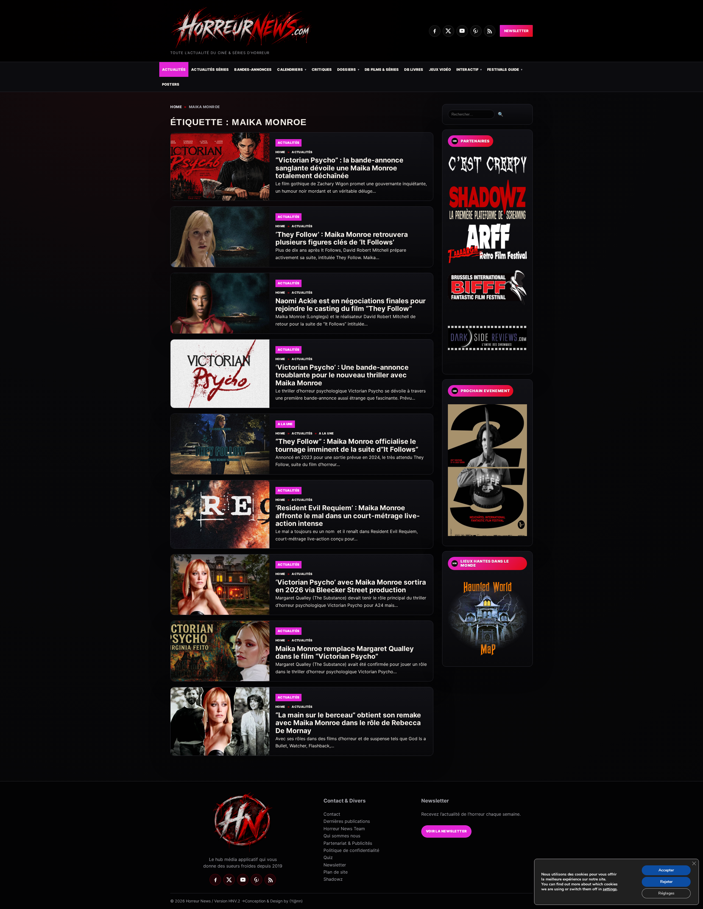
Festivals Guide (503, 70)
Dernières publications (346, 821)
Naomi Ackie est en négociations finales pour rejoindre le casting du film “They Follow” (350, 305)
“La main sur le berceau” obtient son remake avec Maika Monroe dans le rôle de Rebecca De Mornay (348, 723)
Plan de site (335, 872)
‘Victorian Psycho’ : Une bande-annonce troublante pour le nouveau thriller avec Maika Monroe (342, 375)
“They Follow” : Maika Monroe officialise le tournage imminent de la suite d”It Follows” (346, 445)
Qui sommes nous (341, 835)
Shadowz (333, 879)
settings (610, 889)
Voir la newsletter (446, 831)
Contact (331, 814)
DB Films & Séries (382, 70)
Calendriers (290, 70)
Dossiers (346, 70)
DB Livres (413, 70)
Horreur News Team (344, 828)
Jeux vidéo (440, 70)
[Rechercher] (471, 114)
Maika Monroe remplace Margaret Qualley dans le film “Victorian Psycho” (344, 652)
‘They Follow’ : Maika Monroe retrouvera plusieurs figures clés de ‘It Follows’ (341, 238)
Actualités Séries (210, 70)
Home (176, 107)
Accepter (666, 870)
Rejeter (666, 881)
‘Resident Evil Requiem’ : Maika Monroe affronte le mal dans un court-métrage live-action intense (347, 516)
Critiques (322, 70)
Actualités (174, 70)
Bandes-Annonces (253, 70)
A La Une (326, 433)
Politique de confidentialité (351, 850)
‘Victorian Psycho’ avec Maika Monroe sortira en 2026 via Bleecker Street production (350, 586)
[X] (448, 31)
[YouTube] (462, 31)
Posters (170, 84)
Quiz (328, 857)
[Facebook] (434, 31)
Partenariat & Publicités (347, 843)
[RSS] (489, 31)
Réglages (666, 893)
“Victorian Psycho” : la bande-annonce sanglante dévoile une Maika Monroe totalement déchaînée (339, 168)
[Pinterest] (476, 31)
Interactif (467, 70)
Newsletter (516, 31)
